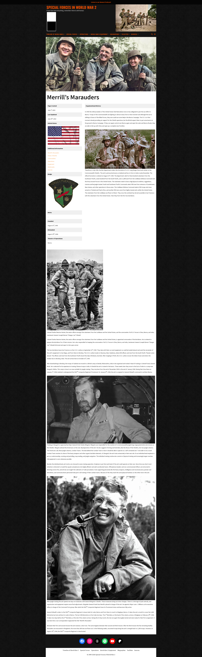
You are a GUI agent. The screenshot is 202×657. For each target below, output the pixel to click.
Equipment (51, 164)
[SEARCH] (151, 34)
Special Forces (71, 34)
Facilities (125, 34)
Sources (134, 34)
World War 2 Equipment (99, 34)
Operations (84, 34)
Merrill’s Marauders (53, 153)
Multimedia (51, 167)
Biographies (114, 34)
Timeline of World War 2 (55, 34)
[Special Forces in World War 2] (51, 21)
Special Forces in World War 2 (71, 7)
